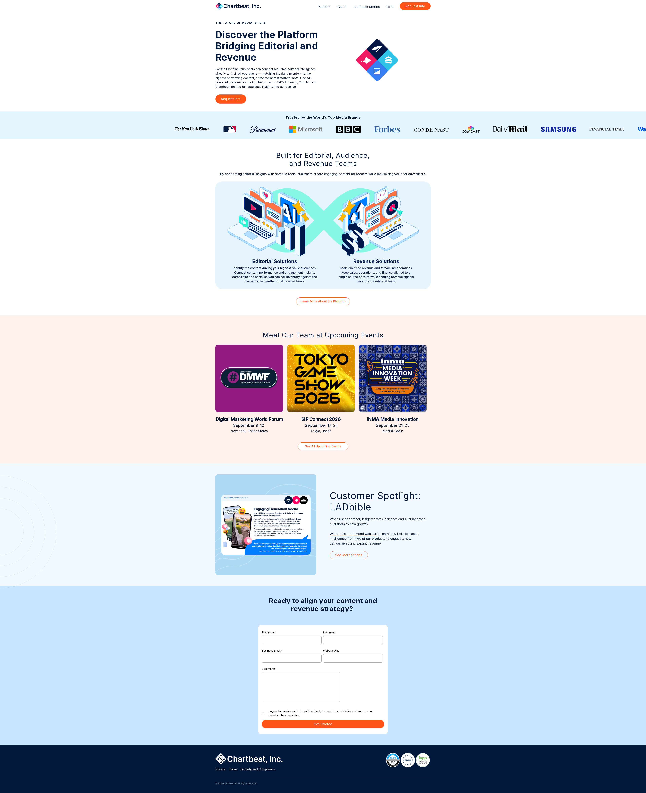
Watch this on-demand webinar (353, 534)
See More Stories (348, 555)
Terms (233, 769)
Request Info (415, 6)
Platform (324, 7)
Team (390, 7)
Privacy (220, 769)
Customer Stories (366, 7)
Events (342, 7)
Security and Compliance (257, 769)
